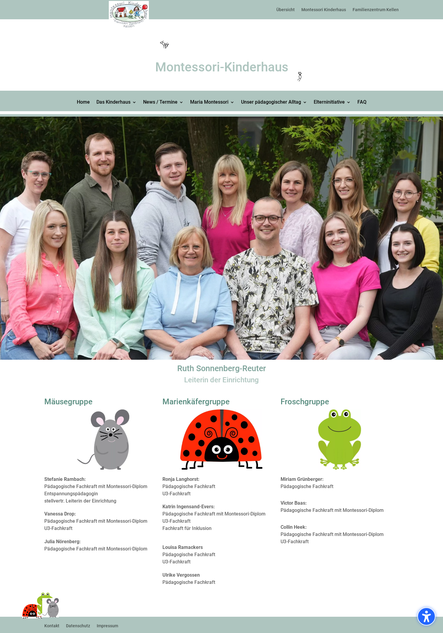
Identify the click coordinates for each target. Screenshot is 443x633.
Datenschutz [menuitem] (78, 626)
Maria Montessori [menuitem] (209, 102)
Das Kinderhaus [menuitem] (113, 102)
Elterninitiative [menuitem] (329, 102)
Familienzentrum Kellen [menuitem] (376, 9)
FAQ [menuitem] (361, 102)
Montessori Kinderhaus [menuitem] (323, 9)
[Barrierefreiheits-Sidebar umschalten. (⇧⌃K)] (426, 616)
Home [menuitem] (83, 102)
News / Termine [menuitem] (160, 102)
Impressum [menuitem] (107, 626)
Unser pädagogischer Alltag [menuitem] (271, 102)
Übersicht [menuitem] (285, 9)
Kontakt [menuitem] (51, 626)
